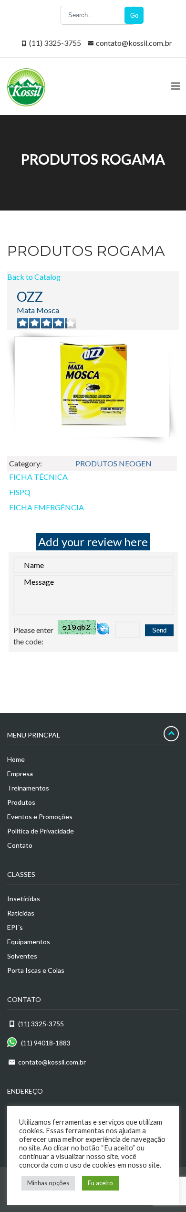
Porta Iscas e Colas (35, 970)
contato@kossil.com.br (134, 42)
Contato (19, 845)
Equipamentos (28, 942)
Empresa (20, 773)
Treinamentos (28, 788)
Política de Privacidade (40, 831)
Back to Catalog (34, 276)
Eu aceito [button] (100, 1183)
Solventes (22, 956)
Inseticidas (23, 899)
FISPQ (20, 491)
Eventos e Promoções (39, 816)
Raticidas (20, 913)
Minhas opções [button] (48, 1183)
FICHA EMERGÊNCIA (46, 507)
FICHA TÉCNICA (38, 476)
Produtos (21, 802)
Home (16, 759)
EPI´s (15, 927)
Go (134, 15)
